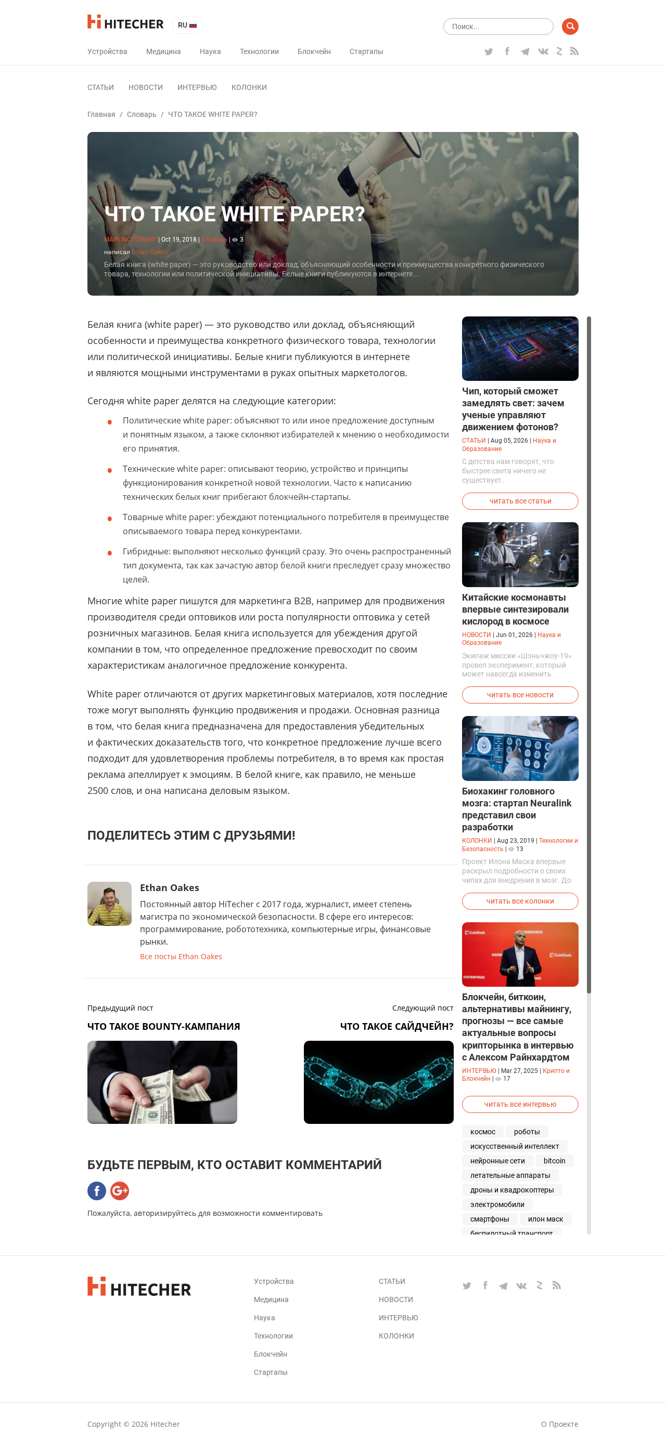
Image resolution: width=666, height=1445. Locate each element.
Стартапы (366, 51)
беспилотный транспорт (511, 1233)
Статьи (100, 87)
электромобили (497, 1204)
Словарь (142, 114)
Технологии (259, 51)
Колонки (249, 87)
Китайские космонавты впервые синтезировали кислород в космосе (515, 609)
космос (482, 1132)
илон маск (545, 1219)
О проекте (560, 1424)
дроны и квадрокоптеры (512, 1190)
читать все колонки (520, 901)
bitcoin (555, 1161)
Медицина (163, 51)
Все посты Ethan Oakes (181, 956)
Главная (101, 114)
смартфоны (489, 1219)
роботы (527, 1132)
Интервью (197, 87)
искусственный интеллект (514, 1146)
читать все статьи (521, 501)
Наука (210, 51)
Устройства (107, 51)
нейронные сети (497, 1161)
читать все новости (520, 695)
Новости (146, 87)
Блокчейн (314, 51)
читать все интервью (520, 1104)
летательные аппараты (510, 1175)
